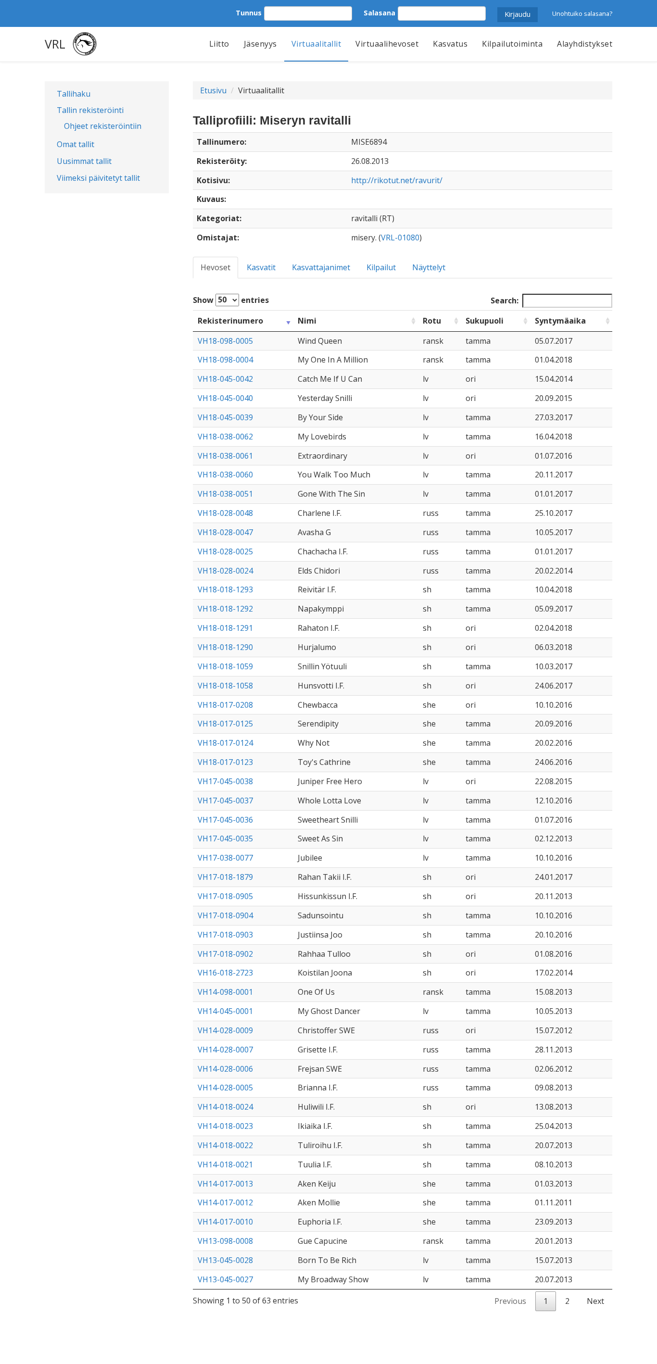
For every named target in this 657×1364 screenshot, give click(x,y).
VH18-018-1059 (225, 666)
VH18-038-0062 (225, 436)
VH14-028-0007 (225, 1049)
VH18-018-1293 (225, 589)
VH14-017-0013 (225, 1183)
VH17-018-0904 (225, 915)
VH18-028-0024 (225, 570)
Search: (504, 300)
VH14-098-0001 (225, 992)
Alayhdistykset (584, 43)
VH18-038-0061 (225, 455)
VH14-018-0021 (225, 1164)
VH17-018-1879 (225, 877)
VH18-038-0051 (225, 493)
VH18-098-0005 (225, 341)
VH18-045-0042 (225, 379)
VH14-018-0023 (225, 1126)
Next (595, 1301)
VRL (55, 44)
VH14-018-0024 (225, 1106)
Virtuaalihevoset (386, 43)
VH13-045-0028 (225, 1260)
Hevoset (215, 267)
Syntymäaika (560, 320)
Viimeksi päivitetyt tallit (98, 178)
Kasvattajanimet (321, 267)
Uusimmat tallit (84, 161)
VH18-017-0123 (225, 762)
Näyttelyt (428, 267)
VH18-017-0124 (225, 743)
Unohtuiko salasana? (582, 13)
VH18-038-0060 (225, 474)
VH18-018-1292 (225, 608)
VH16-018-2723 (225, 972)
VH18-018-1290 (225, 647)
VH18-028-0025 (225, 551)
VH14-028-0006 (225, 1069)
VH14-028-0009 (225, 1030)
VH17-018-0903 (225, 934)
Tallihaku (73, 93)
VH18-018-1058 (225, 685)
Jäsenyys (260, 43)
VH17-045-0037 (225, 800)
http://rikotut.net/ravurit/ (396, 180)
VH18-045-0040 (225, 398)
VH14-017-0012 (225, 1202)
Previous (510, 1301)
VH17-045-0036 (225, 819)
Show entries (231, 299)
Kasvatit (261, 267)
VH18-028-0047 (225, 532)
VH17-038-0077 (225, 857)
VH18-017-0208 (225, 705)
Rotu (432, 320)
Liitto (219, 43)
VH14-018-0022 (225, 1145)
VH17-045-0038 (225, 781)
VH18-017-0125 (225, 723)
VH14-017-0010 (225, 1221)
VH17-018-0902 (225, 954)
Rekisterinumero (230, 320)
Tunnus (249, 12)
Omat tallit (75, 144)
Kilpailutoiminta (512, 43)
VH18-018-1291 (225, 628)
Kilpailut (381, 267)
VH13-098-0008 (225, 1241)
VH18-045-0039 (225, 417)
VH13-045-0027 (225, 1279)
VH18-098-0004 (225, 359)
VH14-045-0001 (225, 1011)
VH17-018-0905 (225, 896)
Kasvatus (450, 43)
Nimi (307, 320)
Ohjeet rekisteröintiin (102, 126)
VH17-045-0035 (225, 838)
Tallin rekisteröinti (90, 110)
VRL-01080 (400, 237)
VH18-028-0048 (225, 513)
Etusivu (213, 90)
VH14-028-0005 (225, 1087)
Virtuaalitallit (316, 43)
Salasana (379, 12)
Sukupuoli (485, 320)
